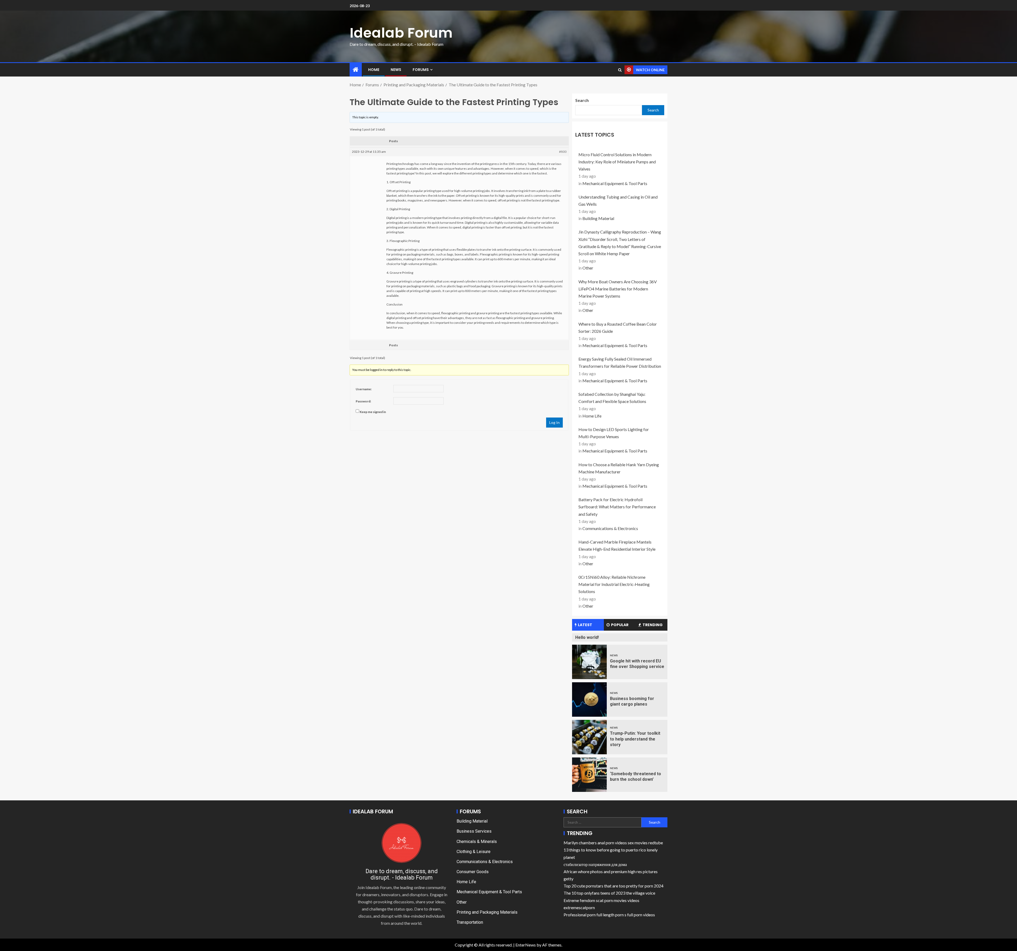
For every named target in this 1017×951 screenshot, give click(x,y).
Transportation (470, 922)
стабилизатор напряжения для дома (595, 864)
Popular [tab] (619, 624)
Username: (364, 389)
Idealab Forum (401, 32)
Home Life (591, 415)
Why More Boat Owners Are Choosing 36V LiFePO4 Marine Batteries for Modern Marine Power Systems (617, 288)
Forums (421, 69)
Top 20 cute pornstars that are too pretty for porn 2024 (613, 885)
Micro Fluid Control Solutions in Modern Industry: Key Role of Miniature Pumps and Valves (617, 161)
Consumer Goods (473, 871)
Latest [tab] (585, 624)
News (396, 69)
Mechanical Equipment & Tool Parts (614, 183)
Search (582, 100)
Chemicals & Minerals (477, 841)
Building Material (598, 218)
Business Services (474, 831)
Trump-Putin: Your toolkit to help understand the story (635, 739)
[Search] (620, 70)
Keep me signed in (373, 412)
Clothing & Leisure (473, 851)
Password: (363, 401)
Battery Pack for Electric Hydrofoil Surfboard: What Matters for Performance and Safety (617, 506)
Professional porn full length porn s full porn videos (609, 914)
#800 (563, 152)
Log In (554, 422)
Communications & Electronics (610, 528)
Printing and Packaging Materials (487, 912)
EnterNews (525, 944)
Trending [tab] (653, 624)
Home (373, 69)
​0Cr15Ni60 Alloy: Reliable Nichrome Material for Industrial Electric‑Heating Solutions (614, 584)
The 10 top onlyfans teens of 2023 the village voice (609, 892)
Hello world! (587, 637)
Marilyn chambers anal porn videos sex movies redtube (613, 842)
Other (587, 267)
